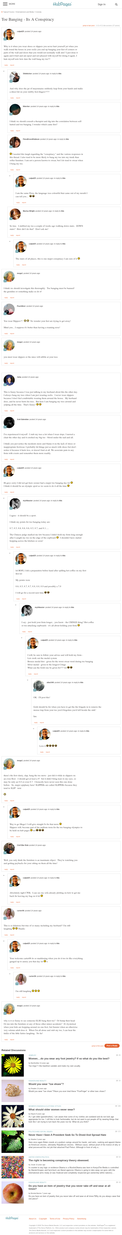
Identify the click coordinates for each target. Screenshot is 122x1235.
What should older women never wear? (52, 1109)
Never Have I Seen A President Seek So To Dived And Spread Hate (67, 1134)
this (59, 74)
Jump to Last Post (89, 25)
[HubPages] (62, 4)
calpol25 (20, 31)
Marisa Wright (29, 211)
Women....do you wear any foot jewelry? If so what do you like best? (69, 1058)
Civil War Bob (22, 845)
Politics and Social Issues (40, 1131)
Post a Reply (112, 1046)
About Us (32, 1219)
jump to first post (98, 1046)
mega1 (20, 273)
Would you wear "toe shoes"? (46, 1084)
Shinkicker (27, 74)
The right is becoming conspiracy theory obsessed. (59, 1160)
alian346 (50, 682)
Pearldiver (21, 306)
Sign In (101, 4)
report (12, 65)
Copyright (43, 1219)
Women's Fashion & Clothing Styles (45, 1106)
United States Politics (39, 1157)
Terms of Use (55, 1219)
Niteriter (26, 106)
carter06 (20, 911)
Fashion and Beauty (37, 1081)
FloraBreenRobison (31, 139)
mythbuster (28, 501)
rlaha (19, 377)
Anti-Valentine (23, 419)
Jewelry (32, 1055)
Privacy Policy (68, 1219)
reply (6, 65)
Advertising (81, 1219)
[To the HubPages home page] (12, 1218)
